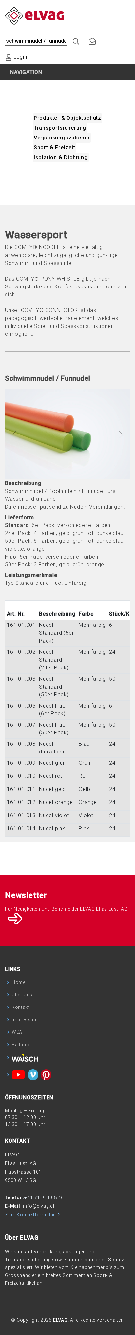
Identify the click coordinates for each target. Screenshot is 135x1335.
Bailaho (20, 1044)
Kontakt (21, 1007)
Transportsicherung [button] (60, 128)
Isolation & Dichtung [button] (61, 157)
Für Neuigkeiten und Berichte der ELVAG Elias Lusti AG (66, 909)
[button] (14, 434)
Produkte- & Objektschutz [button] (67, 118)
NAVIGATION (26, 72)
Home (19, 982)
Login (19, 57)
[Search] (73, 40)
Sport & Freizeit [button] (54, 147)
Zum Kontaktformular (30, 1214)
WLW (17, 1032)
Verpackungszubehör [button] (62, 138)
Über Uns (22, 994)
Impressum (25, 1019)
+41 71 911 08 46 (44, 1197)
